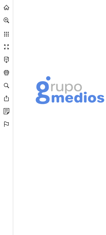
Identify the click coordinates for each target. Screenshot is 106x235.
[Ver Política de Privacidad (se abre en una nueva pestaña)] (6, 111)
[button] (6, 20)
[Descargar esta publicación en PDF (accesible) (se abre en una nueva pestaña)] (6, 59)
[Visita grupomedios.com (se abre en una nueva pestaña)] (6, 7)
